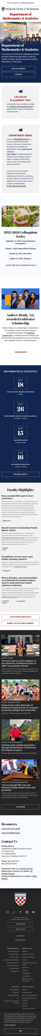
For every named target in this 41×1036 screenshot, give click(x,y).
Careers (24, 960)
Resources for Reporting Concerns (29, 999)
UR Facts (24, 951)
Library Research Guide (11, 829)
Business (16, 992)
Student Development (12, 963)
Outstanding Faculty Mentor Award (13, 538)
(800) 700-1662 (20, 929)
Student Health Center (28, 1008)
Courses (18, 74)
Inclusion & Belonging (28, 957)
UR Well (24, 1006)
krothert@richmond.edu (16, 186)
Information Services (13, 965)
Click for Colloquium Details (20, 265)
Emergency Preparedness (29, 995)
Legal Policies (21, 935)
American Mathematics (11, 833)
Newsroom (25, 967)
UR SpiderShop (26, 973)
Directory (24, 970)
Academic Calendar (28, 954)
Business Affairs (14, 968)
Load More (20, 807)
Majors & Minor (18, 69)
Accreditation (26, 976)
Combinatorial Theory (20, 566)
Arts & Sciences (14, 989)
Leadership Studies (13, 995)
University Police (27, 992)
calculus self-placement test (20, 107)
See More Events (20, 474)
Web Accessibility (20, 940)
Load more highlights (20, 617)
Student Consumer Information (27, 980)
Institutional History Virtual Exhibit (30, 964)
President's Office (14, 954)
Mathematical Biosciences (9, 597)
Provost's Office (14, 957)
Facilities (24, 1003)
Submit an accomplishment (20, 623)
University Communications (11, 960)
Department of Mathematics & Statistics (20, 16)
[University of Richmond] (20, 3)
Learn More (20, 352)
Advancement (15, 971)
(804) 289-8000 (20, 924)
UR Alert (24, 989)
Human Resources (13, 951)
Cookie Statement (10, 1025)
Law (18, 998)
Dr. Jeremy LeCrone (25, 869)
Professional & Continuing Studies (11, 1002)
